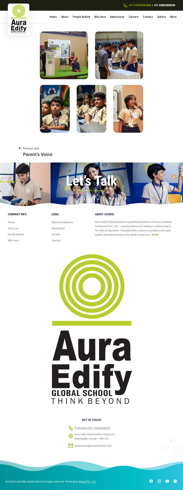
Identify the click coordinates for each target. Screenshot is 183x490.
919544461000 (83, 428)
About (64, 17)
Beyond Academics (62, 222)
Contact (148, 17)
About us (13, 228)
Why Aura (100, 17)
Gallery (161, 17)
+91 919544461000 (139, 5)
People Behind (81, 17)
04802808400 (102, 428)
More (173, 17)
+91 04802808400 (164, 5)
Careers (134, 17)
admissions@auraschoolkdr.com (93, 445)
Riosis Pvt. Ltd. (87, 481)
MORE (155, 234)
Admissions (117, 17)
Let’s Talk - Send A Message (89, 190)
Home (53, 17)
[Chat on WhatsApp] (175, 481)
